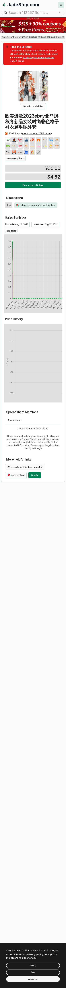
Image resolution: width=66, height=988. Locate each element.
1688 (22, 37)
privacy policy (35, 954)
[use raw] (38, 152)
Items (16, 37)
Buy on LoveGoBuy (33, 185)
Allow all (33, 979)
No (33, 972)
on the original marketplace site (38, 57)
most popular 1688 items (36, 133)
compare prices (15, 158)
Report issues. (17, 61)
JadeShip (7, 37)
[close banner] (2, 25)
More (33, 965)
